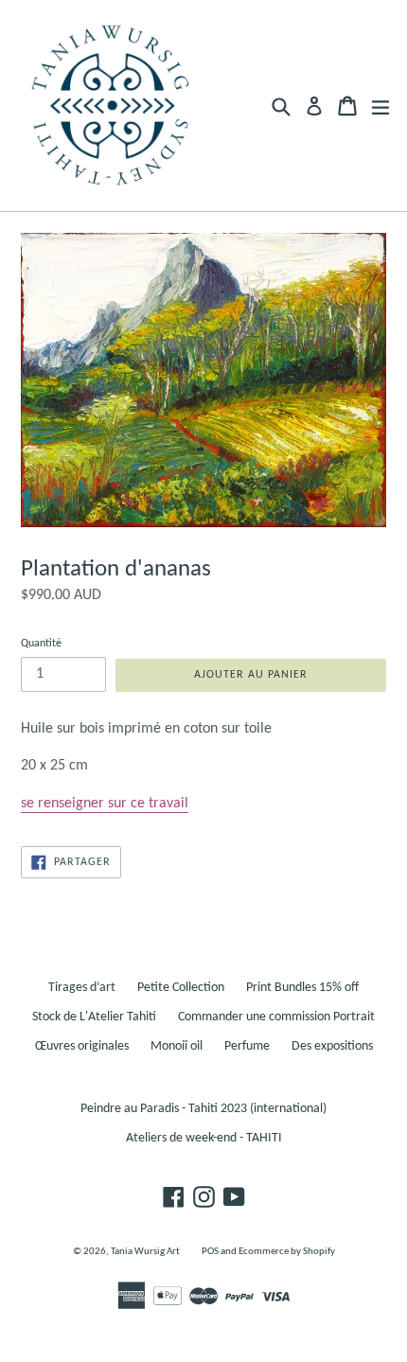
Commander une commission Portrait (276, 1017)
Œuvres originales (82, 1046)
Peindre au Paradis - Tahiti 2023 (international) (203, 1109)
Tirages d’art (81, 988)
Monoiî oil (176, 1046)
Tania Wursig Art (145, 1252)
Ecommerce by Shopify (287, 1252)
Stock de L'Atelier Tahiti (94, 1017)
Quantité (41, 643)
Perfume (247, 1046)
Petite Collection (180, 988)
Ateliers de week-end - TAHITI (204, 1138)
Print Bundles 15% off (302, 988)
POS (210, 1252)
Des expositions (332, 1046)
